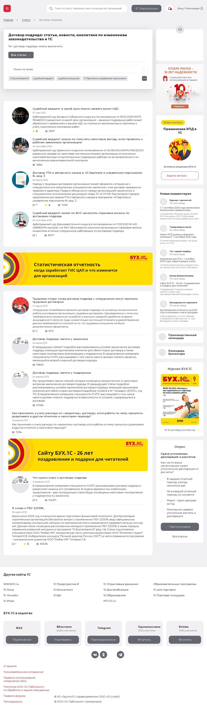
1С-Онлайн (10, 595)
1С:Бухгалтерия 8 (19, 78)
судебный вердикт (43, 78)
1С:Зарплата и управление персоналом (105, 78)
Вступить (144, 639)
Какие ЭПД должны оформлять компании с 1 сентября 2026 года (178, 235)
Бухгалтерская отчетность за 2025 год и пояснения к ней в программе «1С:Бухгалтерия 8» (179, 312)
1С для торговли (165, 589)
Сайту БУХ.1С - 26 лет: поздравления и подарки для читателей (180, 284)
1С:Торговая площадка (169, 595)
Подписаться (148, 8)
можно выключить (50, 46)
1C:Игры (8, 600)
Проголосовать (179, 526)
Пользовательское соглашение (23, 672)
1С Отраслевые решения (121, 584)
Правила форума (14, 695)
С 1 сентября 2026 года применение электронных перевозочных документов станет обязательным (180, 210)
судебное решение (69, 78)
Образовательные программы (175, 584)
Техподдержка (12, 701)
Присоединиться (103, 639)
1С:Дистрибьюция (116, 589)
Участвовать (62, 639)
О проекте (10, 666)
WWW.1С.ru (11, 584)
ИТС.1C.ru (110, 600)
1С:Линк (8, 589)
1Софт (57, 595)
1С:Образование (115, 595)
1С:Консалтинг (63, 589)
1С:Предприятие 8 (66, 584)
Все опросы (179, 536)
